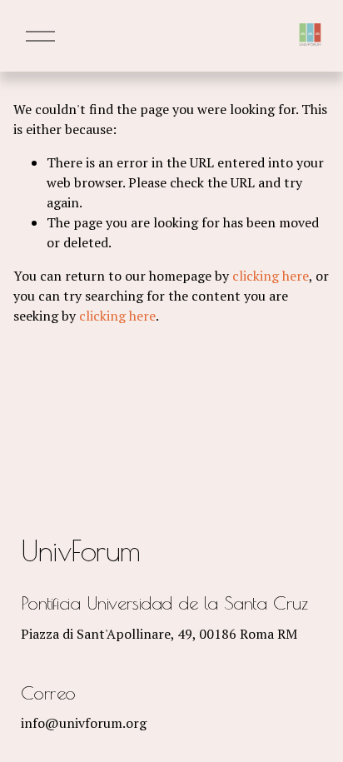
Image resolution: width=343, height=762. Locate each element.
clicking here (270, 275)
